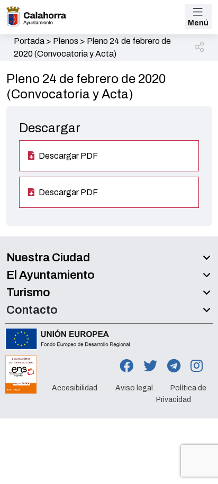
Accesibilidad (74, 388)
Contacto (32, 310)
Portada (29, 40)
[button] (200, 47)
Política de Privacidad (181, 394)
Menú (198, 23)
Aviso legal (134, 388)
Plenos (65, 40)
